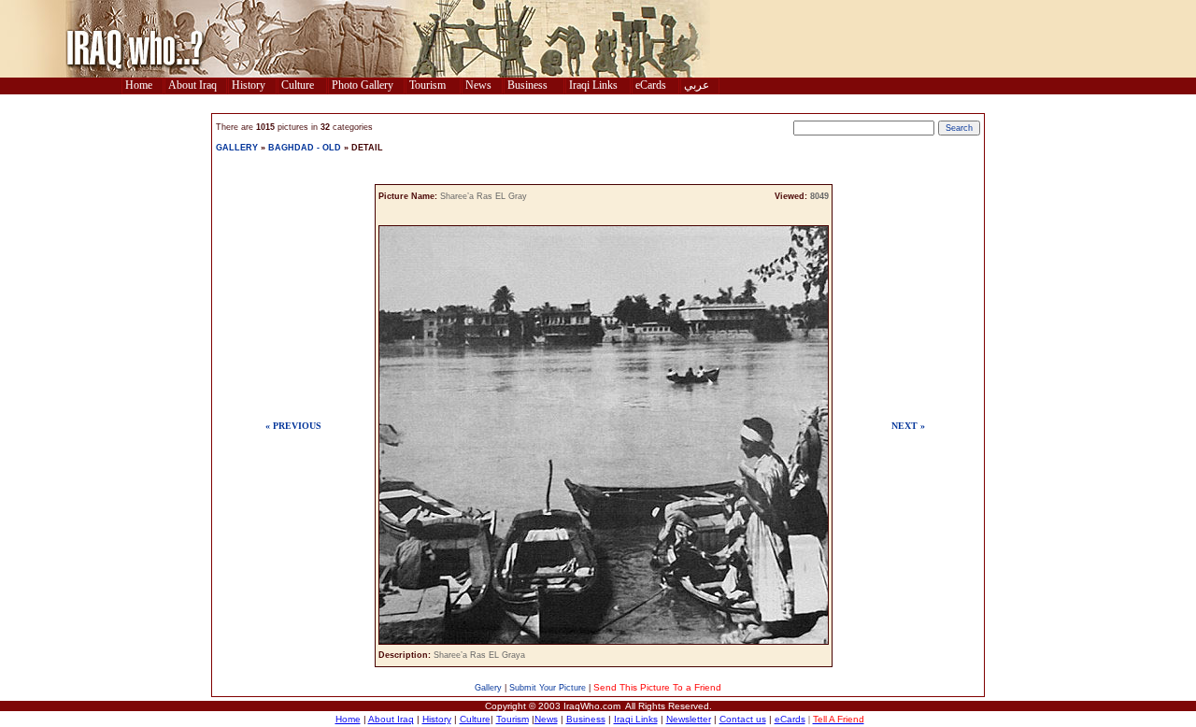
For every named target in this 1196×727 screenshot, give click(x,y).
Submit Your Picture (547, 687)
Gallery (488, 687)
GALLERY (237, 147)
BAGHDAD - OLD (304, 147)
